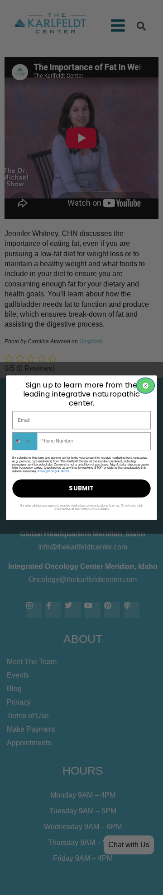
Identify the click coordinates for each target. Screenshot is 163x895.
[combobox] (25, 441)
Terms (65, 471)
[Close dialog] (145, 385)
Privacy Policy (47, 471)
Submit (81, 488)
